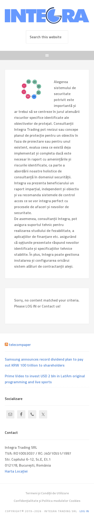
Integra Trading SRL (47, 16)
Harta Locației (16, 471)
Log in (84, 511)
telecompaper (20, 344)
